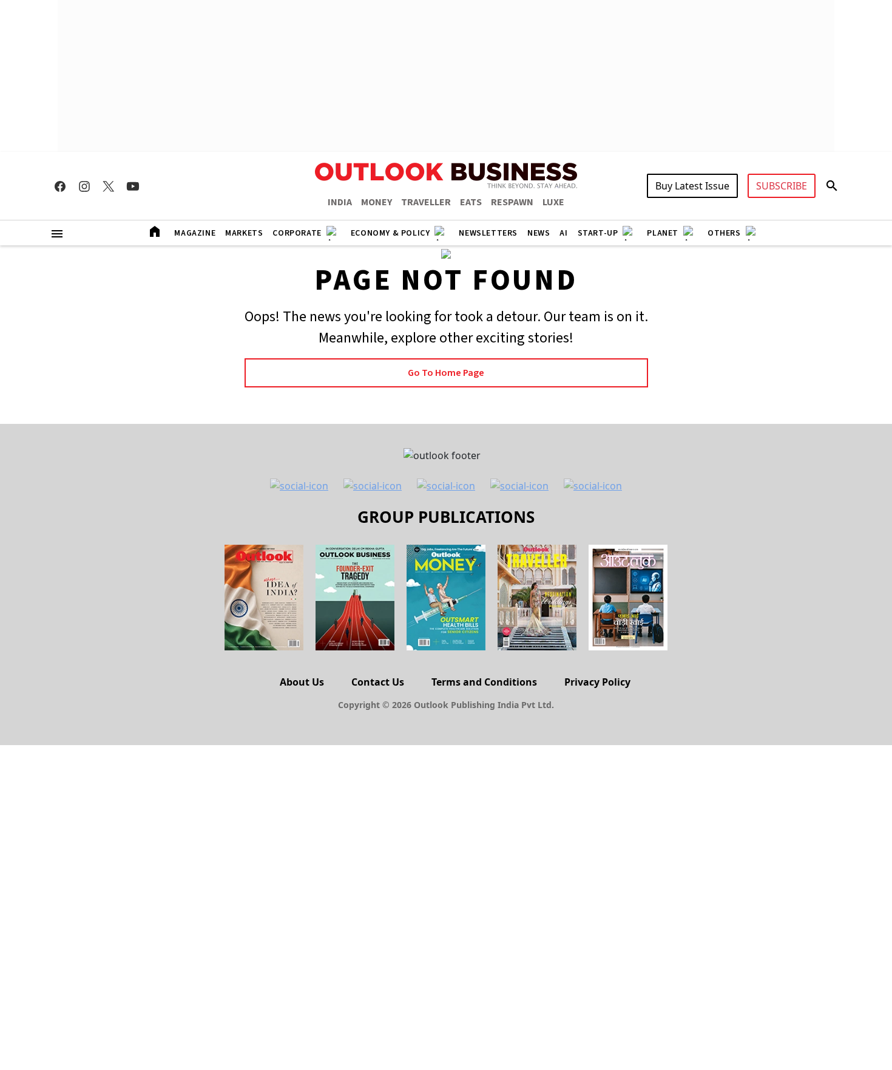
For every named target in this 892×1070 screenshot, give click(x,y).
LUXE (553, 202)
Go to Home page (446, 373)
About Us (302, 682)
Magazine (194, 233)
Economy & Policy (390, 233)
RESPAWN (512, 202)
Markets (244, 233)
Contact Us (377, 682)
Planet (662, 233)
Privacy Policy (597, 682)
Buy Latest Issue (692, 186)
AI (563, 233)
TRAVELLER (426, 202)
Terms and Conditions (484, 682)
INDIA (340, 202)
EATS (471, 202)
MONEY (376, 202)
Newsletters (488, 233)
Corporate (296, 233)
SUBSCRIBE (781, 186)
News (538, 233)
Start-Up (598, 233)
